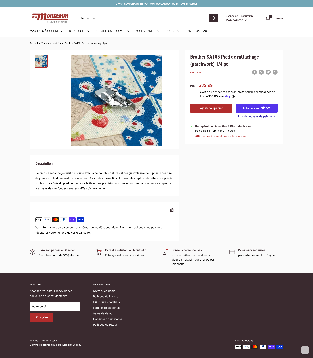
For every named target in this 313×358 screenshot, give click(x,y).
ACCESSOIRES (145, 31)
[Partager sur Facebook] (254, 72)
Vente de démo (102, 313)
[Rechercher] (213, 18)
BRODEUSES (77, 31)
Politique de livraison (106, 296)
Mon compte (235, 20)
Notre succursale (104, 291)
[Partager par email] (275, 72)
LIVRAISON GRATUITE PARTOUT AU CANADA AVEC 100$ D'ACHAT (156, 3)
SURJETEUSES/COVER (110, 31)
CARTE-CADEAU (196, 31)
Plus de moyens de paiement (256, 116)
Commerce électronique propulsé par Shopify (55, 344)
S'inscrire (41, 317)
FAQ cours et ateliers (106, 302)
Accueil (34, 43)
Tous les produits (51, 43)
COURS (170, 31)
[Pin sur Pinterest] (261, 72)
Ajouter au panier (211, 108)
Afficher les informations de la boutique (220, 136)
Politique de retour (105, 324)
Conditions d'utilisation (108, 319)
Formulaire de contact (107, 307)
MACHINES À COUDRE (44, 31)
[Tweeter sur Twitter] (268, 72)
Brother (195, 72)
